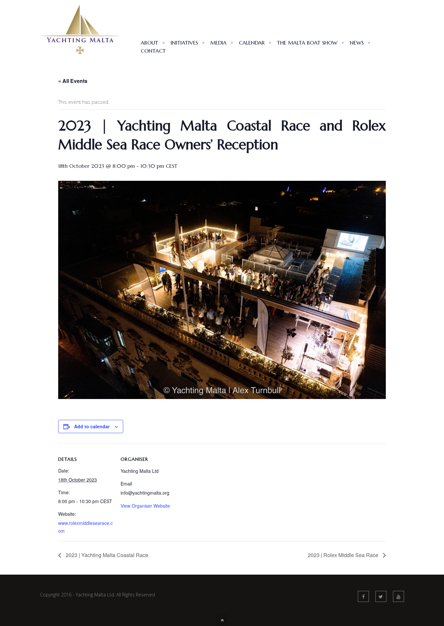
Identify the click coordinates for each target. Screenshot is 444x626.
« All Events (72, 81)
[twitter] (380, 596)
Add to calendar (92, 426)
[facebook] (363, 596)
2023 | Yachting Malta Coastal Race (106, 555)
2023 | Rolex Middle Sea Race (344, 555)
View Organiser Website (145, 505)
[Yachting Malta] (80, 60)
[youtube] (398, 596)
